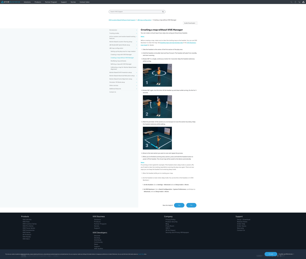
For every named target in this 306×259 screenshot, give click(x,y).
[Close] (291, 2)
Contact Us (112, 92)
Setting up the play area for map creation (123, 51)
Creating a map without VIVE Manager (122, 58)
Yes (179, 205)
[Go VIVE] (303, 2)
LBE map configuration (144, 20)
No (191, 205)
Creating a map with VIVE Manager (121, 54)
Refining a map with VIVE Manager (121, 64)
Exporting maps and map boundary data (171, 42)
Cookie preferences (286, 254)
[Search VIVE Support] (162, 11)
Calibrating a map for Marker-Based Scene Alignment (123, 68)
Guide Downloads (189, 23)
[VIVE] (10, 2)
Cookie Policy (141, 254)
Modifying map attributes (118, 61)
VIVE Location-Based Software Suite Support (122, 20)
